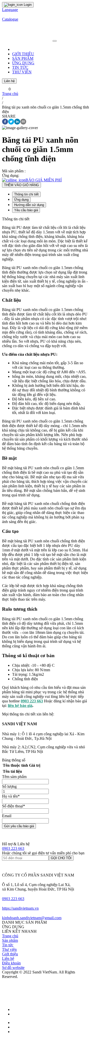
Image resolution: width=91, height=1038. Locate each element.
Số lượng (9, 786)
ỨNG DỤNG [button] (23, 63)
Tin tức (7, 945)
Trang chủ (10, 93)
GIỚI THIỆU (23, 54)
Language (10, 10)
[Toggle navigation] (55, 41)
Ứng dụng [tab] (21, 199)
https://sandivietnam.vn (20, 908)
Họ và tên (11, 796)
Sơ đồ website (13, 967)
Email (6, 816)
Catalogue (10, 19)
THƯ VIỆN (22, 72)
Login (27, 5)
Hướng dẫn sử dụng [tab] (29, 205)
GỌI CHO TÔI (61, 858)
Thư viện (9, 949)
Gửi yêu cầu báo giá (19, 826)
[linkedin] (17, 122)
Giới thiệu (10, 954)
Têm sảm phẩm (14, 776)
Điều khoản (11, 963)
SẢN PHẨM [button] (22, 58)
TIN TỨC (20, 67)
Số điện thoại (13, 806)
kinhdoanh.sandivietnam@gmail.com (31, 918)
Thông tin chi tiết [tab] (26, 194)
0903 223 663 (13, 848)
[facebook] (5, 122)
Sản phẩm (10, 940)
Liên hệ (9, 81)
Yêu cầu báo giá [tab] (26, 210)
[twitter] (11, 122)
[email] (23, 122)
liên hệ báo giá (20, 705)
